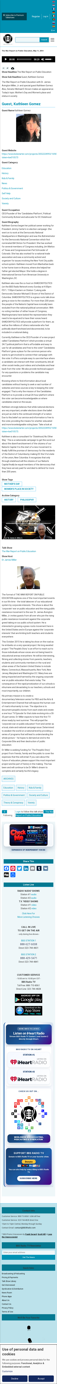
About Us (5, 1300)
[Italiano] (53, 16)
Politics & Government (12, 188)
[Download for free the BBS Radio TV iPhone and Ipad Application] (28, 1010)
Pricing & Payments (10, 1277)
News (4, 183)
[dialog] (28, 1364)
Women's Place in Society (18, 489)
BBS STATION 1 (28, 940)
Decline (14, 1378)
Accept (41, 1378)
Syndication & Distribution (12, 1289)
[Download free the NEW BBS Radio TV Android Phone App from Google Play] (28, 998)
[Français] (53, 9)
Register (36, 16)
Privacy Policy (7, 1308)
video (33, 905)
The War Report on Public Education (19, 551)
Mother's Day (12, 484)
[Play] (5, 59)
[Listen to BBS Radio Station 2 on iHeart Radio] (29, 1078)
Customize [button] (7, 1371)
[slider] (24, 59)
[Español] (53, 26)
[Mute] (42, 59)
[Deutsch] (53, 12)
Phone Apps (7, 1296)
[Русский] (53, 23)
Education (6, 168)
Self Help (6, 193)
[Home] (8, 39)
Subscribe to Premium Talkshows (14, 16)
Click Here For (28, 913)
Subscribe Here (29, 1178)
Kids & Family (8, 178)
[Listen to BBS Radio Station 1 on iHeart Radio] (29, 1061)
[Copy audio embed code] (3, 68)
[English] (53, 2)
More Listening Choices (28, 917)
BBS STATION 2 (28, 954)
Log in (45, 16)
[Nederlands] (53, 5)
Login (18, 811)
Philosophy (27, 500)
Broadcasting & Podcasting (13, 1274)
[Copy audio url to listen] (7, 68)
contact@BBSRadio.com (25, 1228)
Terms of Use (7, 1312)
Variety (5, 203)
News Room (7, 1293)
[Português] (53, 19)
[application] (28, 59)
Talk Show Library (9, 1281)
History (5, 173)
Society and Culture (11, 198)
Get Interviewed (8, 1285)
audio (33, 894)
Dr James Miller (9, 560)
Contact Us (6, 1304)
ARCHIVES (8, 779)
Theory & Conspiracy (13, 802)
